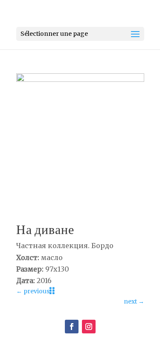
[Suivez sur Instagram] (89, 326)
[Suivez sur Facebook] (72, 326)
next (134, 301)
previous (32, 291)
